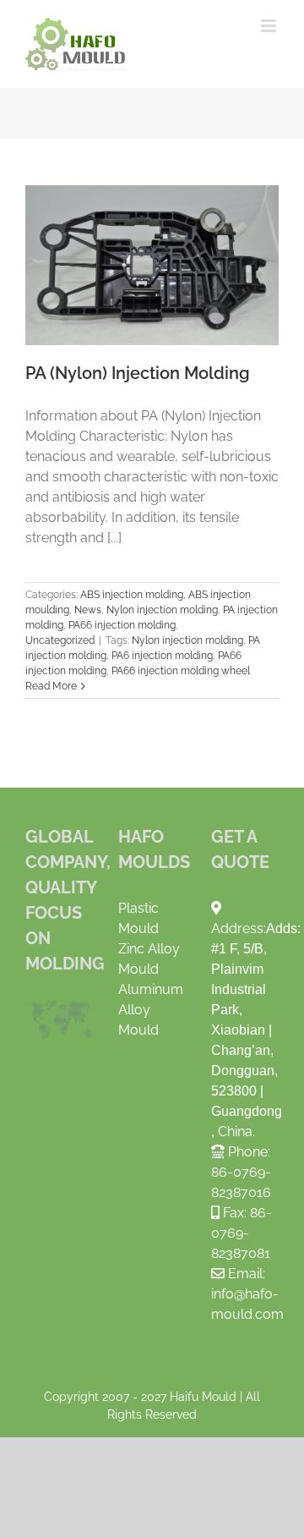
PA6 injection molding (162, 656)
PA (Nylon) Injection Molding (152, 264)
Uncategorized (60, 640)
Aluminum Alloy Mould (150, 1009)
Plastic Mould (138, 918)
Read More (51, 686)
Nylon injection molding (162, 610)
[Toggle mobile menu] (270, 26)
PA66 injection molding (122, 625)
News (87, 610)
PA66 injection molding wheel (180, 671)
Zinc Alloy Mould (149, 959)
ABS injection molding (131, 595)
